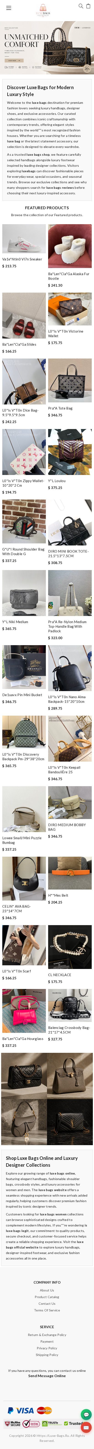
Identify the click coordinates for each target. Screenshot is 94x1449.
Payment (47, 1341)
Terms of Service (47, 1310)
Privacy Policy (47, 1348)
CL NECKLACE (59, 975)
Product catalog (47, 1297)
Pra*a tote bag (60, 408)
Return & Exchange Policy (47, 1335)
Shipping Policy (47, 1355)
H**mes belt (58, 895)
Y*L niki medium (15, 622)
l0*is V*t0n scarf (16, 971)
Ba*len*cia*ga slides (19, 344)
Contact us (47, 1303)
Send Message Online (47, 1375)
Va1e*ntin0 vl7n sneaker (22, 259)
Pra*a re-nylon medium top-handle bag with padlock (67, 626)
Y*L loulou (56, 481)
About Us (47, 1290)
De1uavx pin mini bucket (22, 695)
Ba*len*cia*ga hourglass (22, 1039)
